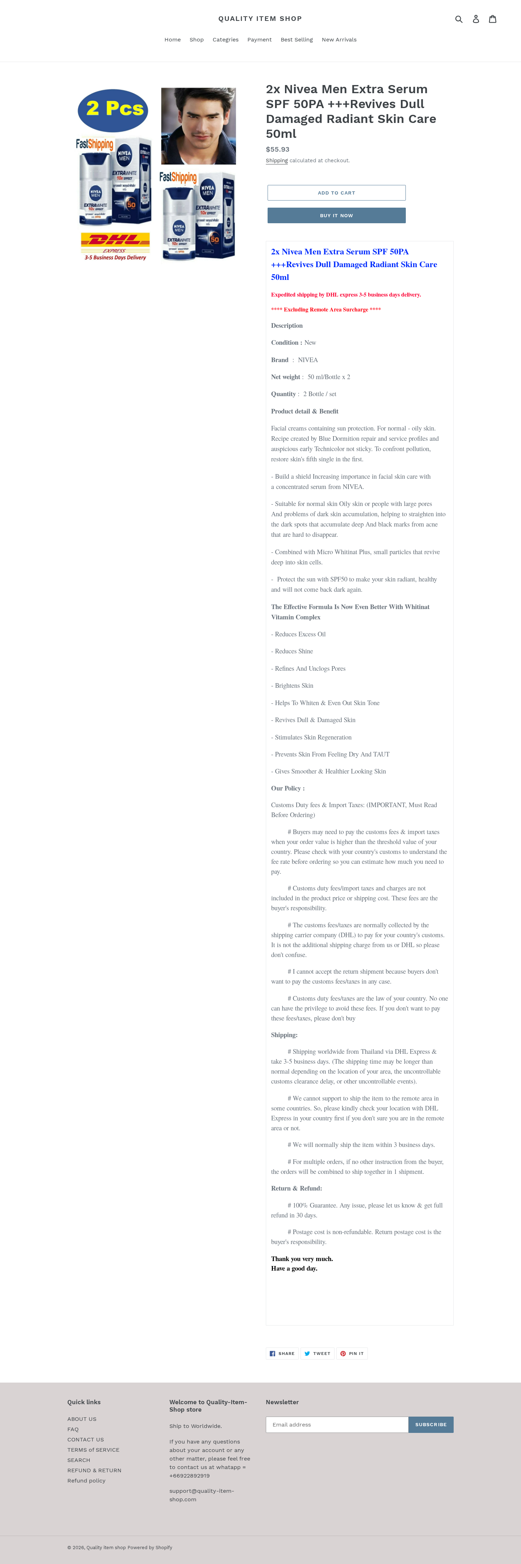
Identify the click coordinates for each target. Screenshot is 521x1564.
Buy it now (336, 215)
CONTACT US (85, 1439)
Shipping (277, 160)
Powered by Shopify (150, 1547)
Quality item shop (260, 18)
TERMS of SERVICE (93, 1449)
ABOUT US (81, 1419)
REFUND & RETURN (94, 1470)
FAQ (73, 1429)
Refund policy (86, 1480)
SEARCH (78, 1460)
